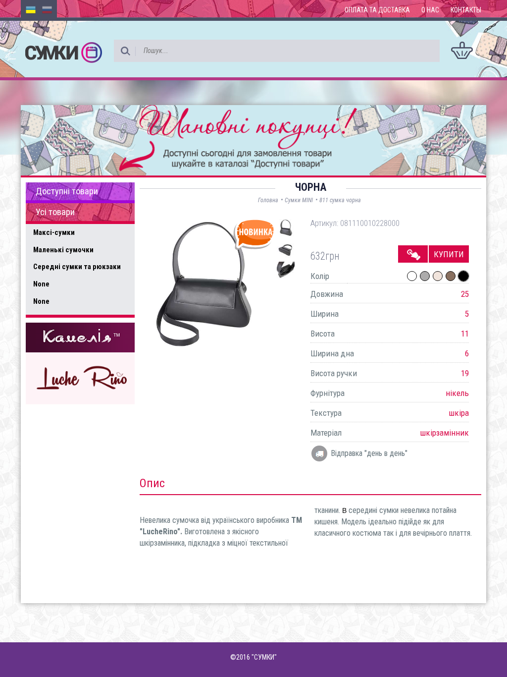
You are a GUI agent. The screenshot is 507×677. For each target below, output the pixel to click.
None (41, 284)
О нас (430, 10)
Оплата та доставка (377, 10)
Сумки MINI (299, 200)
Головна (268, 200)
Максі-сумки (54, 232)
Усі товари (55, 212)
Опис (152, 483)
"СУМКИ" (264, 657)
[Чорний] (463, 276)
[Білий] (411, 276)
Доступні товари (67, 191)
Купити (449, 254)
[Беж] (437, 276)
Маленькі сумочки (63, 249)
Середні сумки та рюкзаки (77, 266)
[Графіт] (424, 276)
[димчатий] (450, 276)
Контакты (466, 10)
